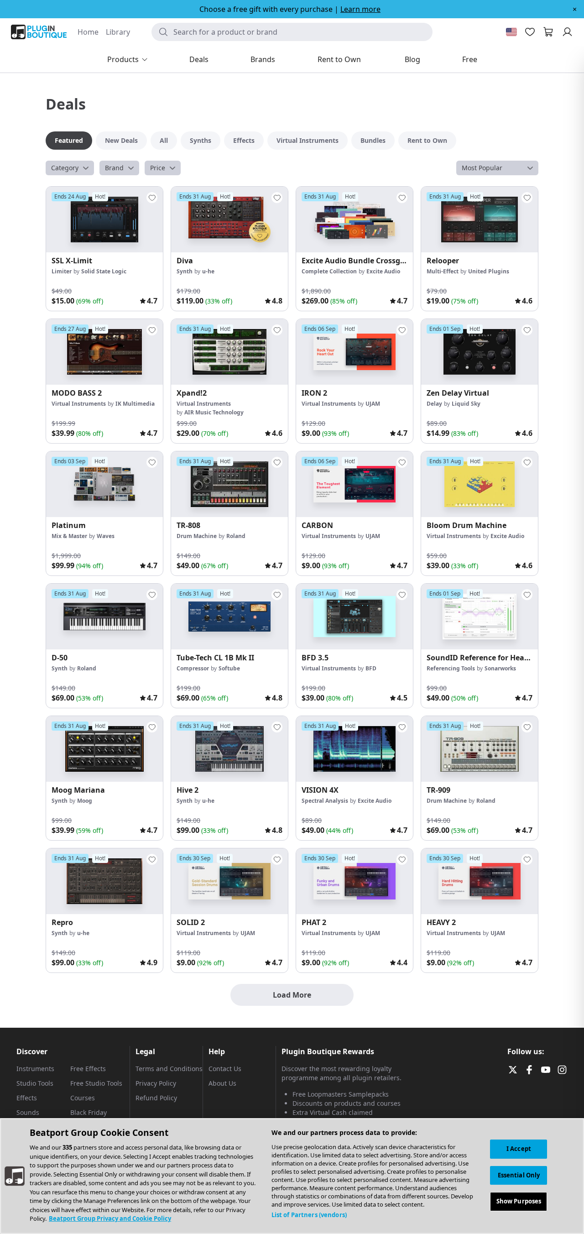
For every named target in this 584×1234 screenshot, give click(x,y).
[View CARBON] (354, 484)
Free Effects (88, 1068)
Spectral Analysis (325, 801)
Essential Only (519, 1175)
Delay (434, 404)
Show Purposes (519, 1201)
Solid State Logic (103, 271)
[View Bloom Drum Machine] (479, 484)
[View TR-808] (229, 484)
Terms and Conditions (169, 1068)
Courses (82, 1097)
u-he (208, 271)
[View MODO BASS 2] (104, 352)
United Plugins (488, 271)
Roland (235, 536)
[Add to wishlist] (152, 197)
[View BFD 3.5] (354, 616)
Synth (185, 271)
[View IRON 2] (354, 352)
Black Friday (88, 1112)
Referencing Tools (451, 668)
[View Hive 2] (229, 749)
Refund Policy (156, 1097)
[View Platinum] (104, 484)
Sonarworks (500, 668)
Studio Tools (34, 1083)
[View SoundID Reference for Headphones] (479, 616)
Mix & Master (69, 536)
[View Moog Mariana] (104, 749)
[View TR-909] (479, 749)
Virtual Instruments (79, 404)
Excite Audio (383, 271)
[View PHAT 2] (354, 881)
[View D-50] (104, 616)
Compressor (193, 668)
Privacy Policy (156, 1083)
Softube (229, 668)
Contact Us (225, 1068)
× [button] (575, 9)
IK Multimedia (135, 404)
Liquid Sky (466, 404)
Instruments (35, 1068)
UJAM (372, 404)
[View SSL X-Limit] (104, 219)
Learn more (360, 9)
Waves (106, 536)
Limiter (62, 271)
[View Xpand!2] (229, 352)
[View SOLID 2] (229, 881)
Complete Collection (329, 271)
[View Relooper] (479, 219)
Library (118, 32)
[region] (292, 1176)
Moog (84, 801)
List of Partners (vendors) (309, 1215)
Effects (26, 1097)
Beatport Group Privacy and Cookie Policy (110, 1218)
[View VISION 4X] (354, 749)
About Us (222, 1083)
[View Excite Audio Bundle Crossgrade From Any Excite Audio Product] (354, 219)
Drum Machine (197, 536)
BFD (370, 668)
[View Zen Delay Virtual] (479, 352)
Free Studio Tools (96, 1083)
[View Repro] (104, 881)
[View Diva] (229, 219)
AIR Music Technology (214, 412)
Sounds (27, 1112)
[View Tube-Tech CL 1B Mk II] (229, 616)
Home (88, 32)
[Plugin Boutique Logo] (39, 32)
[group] (104, 248)
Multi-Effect (443, 271)
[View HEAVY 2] (479, 881)
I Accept (518, 1149)
